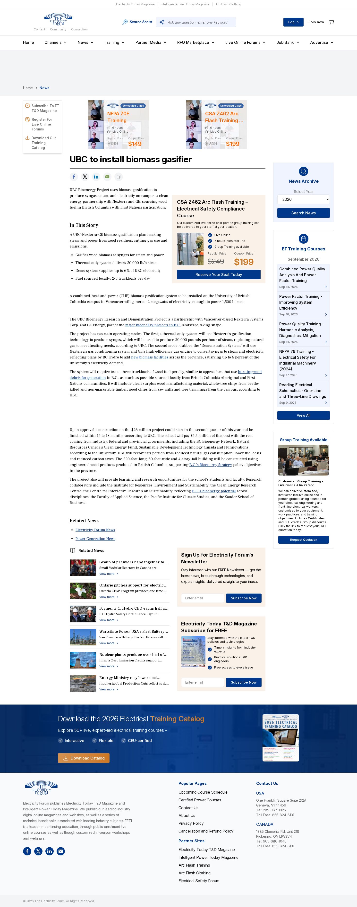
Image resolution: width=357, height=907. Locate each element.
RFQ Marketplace (193, 42)
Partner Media (148, 42)
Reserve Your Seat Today (219, 274)
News (83, 42)
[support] (107, 177)
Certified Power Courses (199, 799)
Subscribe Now (244, 598)
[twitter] (85, 177)
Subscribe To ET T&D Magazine (45, 108)
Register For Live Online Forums (42, 124)
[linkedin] (96, 177)
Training (111, 42)
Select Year (304, 191)
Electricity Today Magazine (135, 4)
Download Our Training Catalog (44, 143)
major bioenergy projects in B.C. (153, 325)
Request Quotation (303, 539)
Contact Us (188, 807)
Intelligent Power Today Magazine (185, 4)
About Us (186, 815)
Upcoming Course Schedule (203, 792)
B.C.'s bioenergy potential (214, 491)
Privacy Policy (191, 823)
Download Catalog (88, 758)
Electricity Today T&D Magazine (206, 849)
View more (107, 574)
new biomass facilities (149, 357)
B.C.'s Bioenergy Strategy (210, 464)
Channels (52, 42)
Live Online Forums (242, 42)
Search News (303, 213)
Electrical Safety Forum (198, 880)
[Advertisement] (167, 412)
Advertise (319, 42)
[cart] (331, 22)
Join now (316, 22)
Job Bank (285, 42)
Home (28, 42)
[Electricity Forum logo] (58, 19)
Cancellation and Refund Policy (205, 831)
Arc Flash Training (194, 865)
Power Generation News (95, 538)
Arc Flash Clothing (228, 4)
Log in (293, 22)
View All (303, 415)
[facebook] (74, 177)
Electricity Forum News (95, 530)
